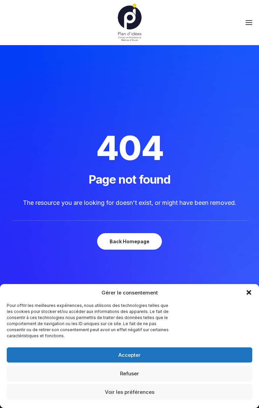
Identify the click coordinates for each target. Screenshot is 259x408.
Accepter (129, 355)
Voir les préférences (129, 392)
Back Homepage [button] (129, 241)
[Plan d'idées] (129, 22)
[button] (249, 292)
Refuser (129, 373)
